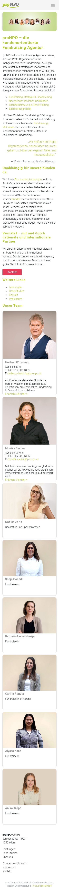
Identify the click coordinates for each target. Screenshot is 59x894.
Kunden (16, 199)
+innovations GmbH (41, 886)
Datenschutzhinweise (14, 863)
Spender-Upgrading (20, 108)
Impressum (15, 298)
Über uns (7, 857)
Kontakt (12, 272)
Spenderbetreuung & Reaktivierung (29, 104)
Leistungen (15, 287)
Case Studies (9, 853)
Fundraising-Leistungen (28, 179)
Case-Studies (16, 291)
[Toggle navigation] (53, 5)
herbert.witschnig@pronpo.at (24, 373)
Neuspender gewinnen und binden (28, 101)
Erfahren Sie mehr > (16, 393)
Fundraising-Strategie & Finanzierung (30, 97)
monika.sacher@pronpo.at (23, 459)
